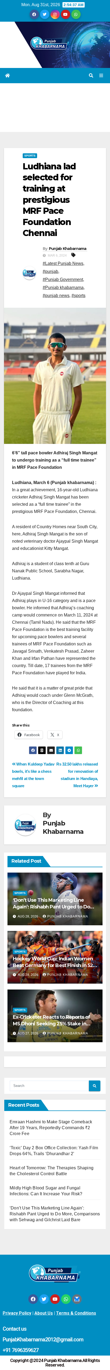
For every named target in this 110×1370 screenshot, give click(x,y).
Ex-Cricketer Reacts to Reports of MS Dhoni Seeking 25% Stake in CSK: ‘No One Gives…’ (51, 1023)
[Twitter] (44, 1299)
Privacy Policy (17, 1313)
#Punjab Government (63, 279)
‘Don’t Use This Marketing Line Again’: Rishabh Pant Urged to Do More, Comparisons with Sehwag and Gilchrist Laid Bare (55, 1214)
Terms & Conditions (76, 1313)
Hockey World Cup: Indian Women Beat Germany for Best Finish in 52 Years (53, 965)
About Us (43, 1313)
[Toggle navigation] (101, 75)
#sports (78, 295)
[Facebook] (33, 1299)
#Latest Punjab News (63, 263)
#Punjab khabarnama (63, 287)
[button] (91, 75)
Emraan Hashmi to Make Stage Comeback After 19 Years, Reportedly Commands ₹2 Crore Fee (51, 1128)
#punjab (50, 271)
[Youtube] (55, 1299)
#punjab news (56, 295)
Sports (30, 155)
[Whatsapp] (66, 1299)
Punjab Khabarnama (68, 248)
